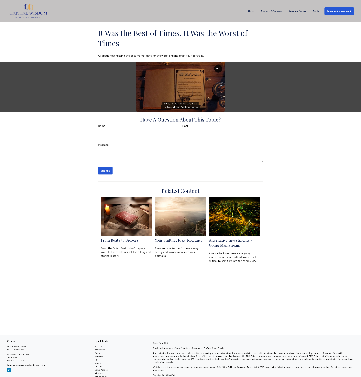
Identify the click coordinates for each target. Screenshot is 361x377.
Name (101, 126)
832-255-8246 (20, 346)
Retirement (100, 346)
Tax (96, 359)
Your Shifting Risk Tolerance (179, 240)
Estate (97, 353)
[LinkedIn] (9, 370)
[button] (251, 11)
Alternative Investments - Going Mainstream (231, 242)
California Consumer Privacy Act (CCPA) (246, 367)
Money (98, 363)
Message (103, 144)
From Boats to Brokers (120, 240)
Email (185, 126)
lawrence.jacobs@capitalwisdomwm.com (26, 365)
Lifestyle (98, 366)
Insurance (99, 356)
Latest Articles (101, 370)
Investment (100, 349)
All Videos (99, 373)
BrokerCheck (217, 348)
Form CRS (163, 343)
